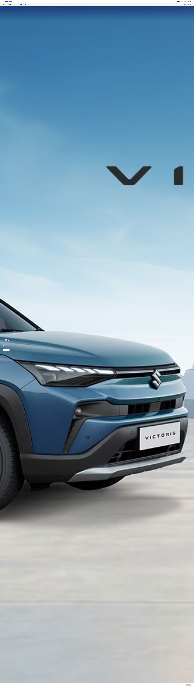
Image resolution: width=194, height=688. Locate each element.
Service (21, 4)
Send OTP (45, 684)
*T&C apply (4, 353)
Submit (188, 684)
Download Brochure (15, 350)
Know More (6, 350)
